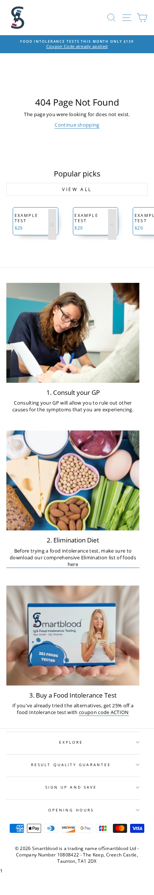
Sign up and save (71, 787)
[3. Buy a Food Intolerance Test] (72, 636)
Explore (71, 742)
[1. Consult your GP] (72, 333)
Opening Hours (71, 810)
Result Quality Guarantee (71, 764)
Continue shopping (77, 124)
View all (77, 189)
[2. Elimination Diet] (72, 480)
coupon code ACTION (104, 712)
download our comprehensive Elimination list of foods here (73, 561)
